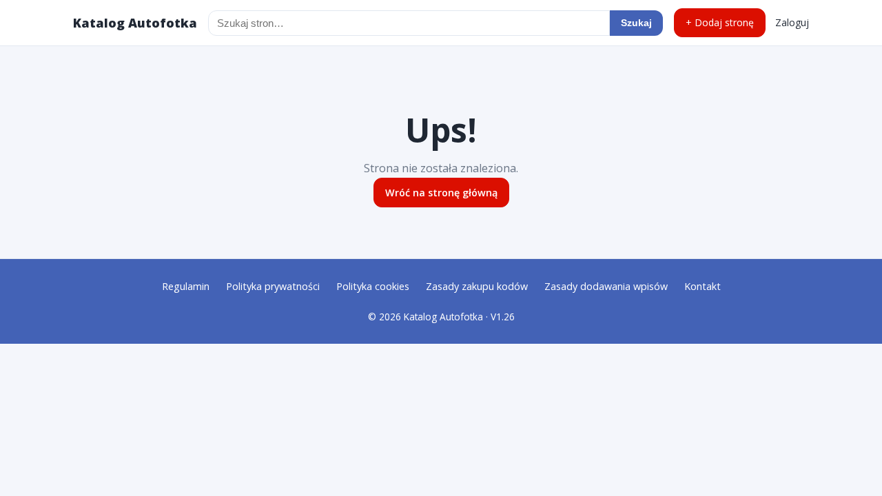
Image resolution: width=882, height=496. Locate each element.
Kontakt (702, 286)
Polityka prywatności (273, 286)
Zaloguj (792, 22)
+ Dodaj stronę (720, 22)
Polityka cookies (372, 286)
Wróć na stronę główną (441, 192)
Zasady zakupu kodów (477, 286)
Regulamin (185, 286)
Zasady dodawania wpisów (606, 286)
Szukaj (636, 22)
